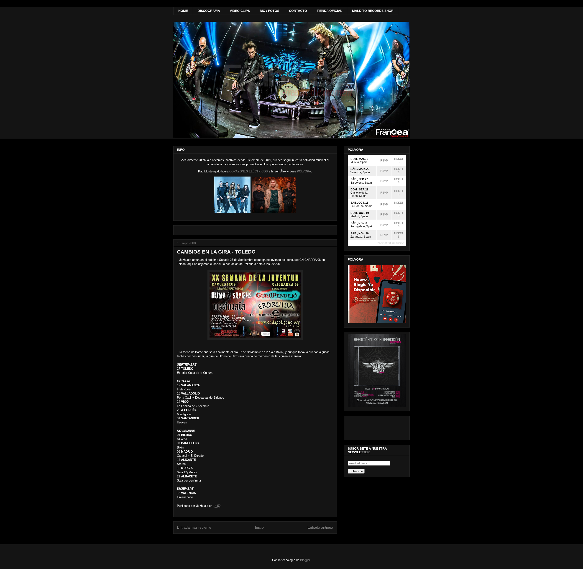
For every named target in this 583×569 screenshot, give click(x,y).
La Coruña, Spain (361, 206)
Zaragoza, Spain (360, 236)
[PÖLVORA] (232, 212)
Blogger (305, 560)
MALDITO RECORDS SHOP (372, 11)
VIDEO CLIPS (240, 11)
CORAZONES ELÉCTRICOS (248, 171)
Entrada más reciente (194, 527)
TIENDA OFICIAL (329, 11)
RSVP (384, 160)
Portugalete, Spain (361, 226)
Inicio (259, 527)
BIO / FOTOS (269, 11)
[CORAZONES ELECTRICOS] (273, 212)
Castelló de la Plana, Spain (359, 194)
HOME (183, 11)
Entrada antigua (320, 527)
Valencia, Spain (360, 172)
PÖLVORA (304, 171)
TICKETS (398, 160)
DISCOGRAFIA (209, 11)
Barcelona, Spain (361, 182)
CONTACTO (298, 11)
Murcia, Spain (359, 162)
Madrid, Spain (359, 216)
